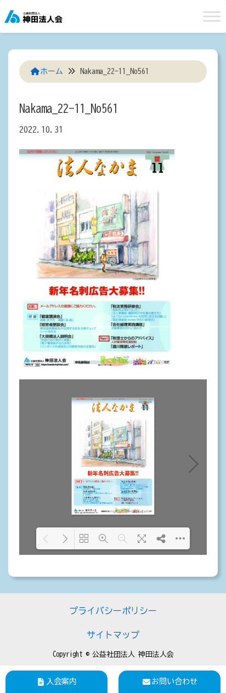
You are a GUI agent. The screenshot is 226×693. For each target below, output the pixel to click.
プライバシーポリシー (113, 610)
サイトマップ (113, 634)
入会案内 (61, 681)
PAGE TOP (208, 663)
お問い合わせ (174, 681)
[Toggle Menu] (212, 16)
